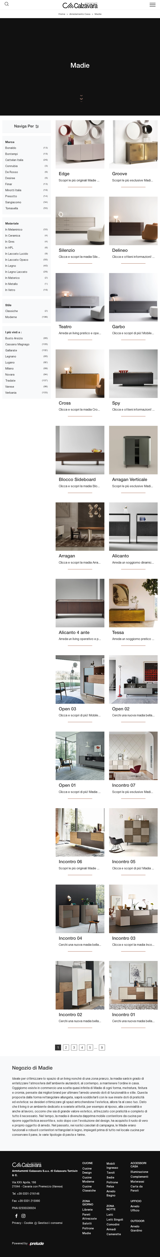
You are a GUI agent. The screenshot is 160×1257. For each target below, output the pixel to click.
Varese (9, 386)
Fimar (8, 184)
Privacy (16, 1222)
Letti (110, 1215)
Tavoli (111, 1173)
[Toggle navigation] (153, 5)
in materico (12, 277)
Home (62, 14)
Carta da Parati (137, 1188)
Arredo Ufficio (135, 1208)
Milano (9, 368)
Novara (9, 374)
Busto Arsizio (14, 338)
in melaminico (13, 229)
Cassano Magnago (17, 344)
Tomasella (11, 208)
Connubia (11, 166)
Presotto (11, 196)
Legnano (10, 356)
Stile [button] (8, 305)
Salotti (87, 1224)
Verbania (10, 392)
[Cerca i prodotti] (8, 5)
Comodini (113, 1224)
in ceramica (12, 235)
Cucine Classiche (89, 1188)
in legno (10, 265)
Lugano (10, 362)
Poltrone (88, 1228)
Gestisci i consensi (50, 1222)
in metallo (11, 284)
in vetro (10, 290)
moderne (11, 317)
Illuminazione (139, 1172)
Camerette (114, 1234)
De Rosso (11, 172)
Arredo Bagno (111, 1193)
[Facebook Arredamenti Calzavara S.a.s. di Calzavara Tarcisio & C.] (15, 1215)
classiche (11, 311)
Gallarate (11, 350)
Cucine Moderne (88, 1180)
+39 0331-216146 (28, 1193)
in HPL (9, 247)
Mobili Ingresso (112, 1166)
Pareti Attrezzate (89, 1217)
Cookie (28, 1222)
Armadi (111, 1229)
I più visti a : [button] (13, 332)
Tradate (10, 380)
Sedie (110, 1178)
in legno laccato (16, 271)
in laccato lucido (16, 253)
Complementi (139, 1177)
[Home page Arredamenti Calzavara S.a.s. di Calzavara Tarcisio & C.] (80, 4)
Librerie (87, 1210)
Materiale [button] (12, 223)
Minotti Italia (13, 190)
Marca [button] (9, 142)
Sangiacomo (13, 202)
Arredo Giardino (136, 1228)
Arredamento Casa (79, 14)
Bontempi (11, 154)
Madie (98, 14)
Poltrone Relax (112, 1184)
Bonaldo (10, 147)
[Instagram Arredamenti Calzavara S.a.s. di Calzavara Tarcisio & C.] (22, 1215)
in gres (9, 241)
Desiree (10, 178)
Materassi (137, 1182)
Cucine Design (87, 1171)
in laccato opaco (16, 259)
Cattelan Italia (14, 160)
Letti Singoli (115, 1220)
